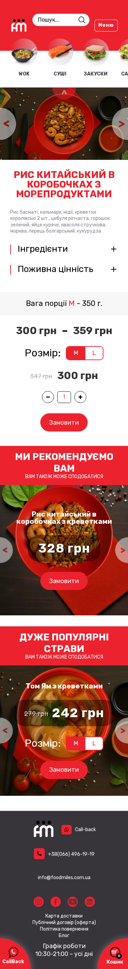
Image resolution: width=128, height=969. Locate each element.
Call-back (85, 829)
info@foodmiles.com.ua (64, 878)
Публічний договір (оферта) (64, 922)
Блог (64, 935)
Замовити (64, 422)
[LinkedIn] (90, 902)
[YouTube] (73, 902)
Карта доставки (64, 916)
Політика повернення (64, 929)
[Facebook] (56, 902)
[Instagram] (38, 902)
